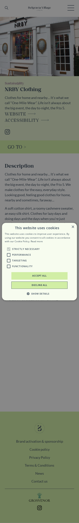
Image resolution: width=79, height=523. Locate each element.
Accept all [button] (39, 275)
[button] (8, 249)
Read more (37, 241)
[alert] (39, 261)
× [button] (72, 226)
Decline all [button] (39, 285)
